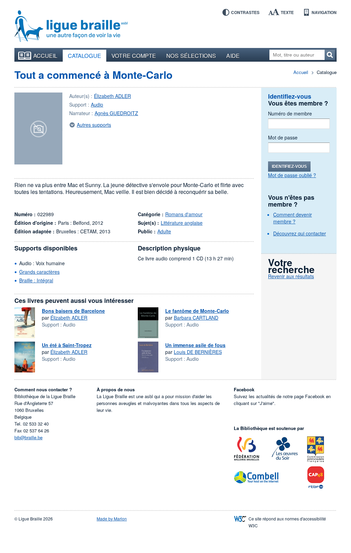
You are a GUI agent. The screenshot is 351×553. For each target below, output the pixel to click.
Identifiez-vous (289, 166)
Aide (232, 55)
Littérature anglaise (182, 222)
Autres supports (94, 124)
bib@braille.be (28, 437)
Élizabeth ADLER (112, 96)
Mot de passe (283, 137)
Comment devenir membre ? (292, 218)
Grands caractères (39, 271)
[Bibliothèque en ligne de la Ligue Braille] (71, 26)
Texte (287, 12)
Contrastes (245, 12)
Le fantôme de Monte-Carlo (197, 310)
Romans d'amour (184, 214)
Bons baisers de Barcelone (73, 310)
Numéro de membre (290, 113)
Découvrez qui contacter (299, 233)
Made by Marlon (112, 518)
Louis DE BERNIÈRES (198, 351)
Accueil (45, 55)
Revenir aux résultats (291, 276)
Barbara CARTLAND (196, 317)
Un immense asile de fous (195, 345)
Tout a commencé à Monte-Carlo (93, 74)
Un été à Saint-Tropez (67, 345)
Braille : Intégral (36, 280)
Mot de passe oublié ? (292, 175)
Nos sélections (191, 55)
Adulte (164, 231)
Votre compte (133, 55)
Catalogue (84, 55)
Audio (97, 104)
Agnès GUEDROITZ (116, 113)
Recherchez (330, 55)
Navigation (324, 12)
